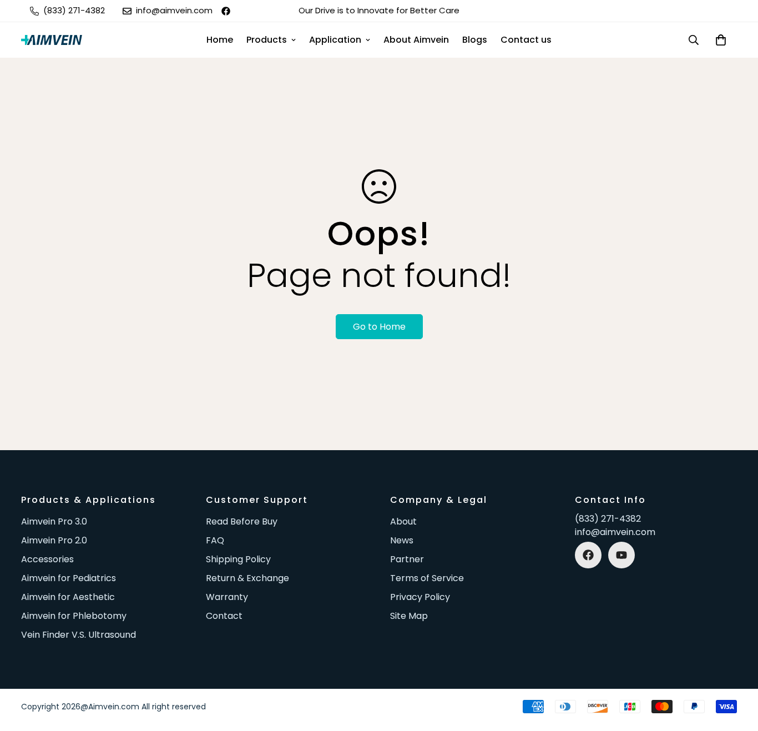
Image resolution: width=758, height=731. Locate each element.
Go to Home (379, 326)
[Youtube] (621, 555)
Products (266, 39)
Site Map (409, 615)
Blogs (474, 39)
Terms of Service (427, 578)
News (401, 540)
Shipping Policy (238, 559)
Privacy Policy (420, 597)
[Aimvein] (51, 40)
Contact (224, 615)
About (403, 521)
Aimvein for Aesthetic (68, 597)
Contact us (526, 39)
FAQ (215, 540)
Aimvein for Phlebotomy (74, 615)
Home (219, 39)
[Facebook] (225, 11)
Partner (407, 559)
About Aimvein (416, 39)
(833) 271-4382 (608, 518)
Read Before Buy (241, 521)
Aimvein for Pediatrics (68, 578)
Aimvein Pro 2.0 (54, 540)
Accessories (47, 559)
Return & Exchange (247, 578)
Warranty (227, 597)
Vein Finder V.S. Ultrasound (78, 634)
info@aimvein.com (615, 532)
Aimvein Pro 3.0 (54, 521)
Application (335, 39)
